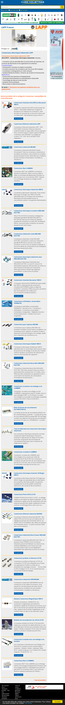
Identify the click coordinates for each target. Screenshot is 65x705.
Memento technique (4, 697)
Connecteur (29, 96)
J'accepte (57, 702)
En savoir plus (18, 118)
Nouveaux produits (4, 689)
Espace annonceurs (18, 696)
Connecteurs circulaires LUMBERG (25, 452)
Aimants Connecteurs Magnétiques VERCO (28, 599)
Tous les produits (40, 680)
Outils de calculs (17, 686)
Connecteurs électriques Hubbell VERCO (27, 344)
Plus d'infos (28, 703)
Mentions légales (17, 692)
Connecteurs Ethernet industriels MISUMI (28, 514)
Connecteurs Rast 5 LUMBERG (24, 661)
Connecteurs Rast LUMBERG (23, 168)
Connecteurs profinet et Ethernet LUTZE (27, 558)
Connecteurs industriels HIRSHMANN (26, 579)
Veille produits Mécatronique (5, 694)
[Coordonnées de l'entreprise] (39, 28)
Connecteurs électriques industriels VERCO (28, 189)
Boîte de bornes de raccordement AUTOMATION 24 (25, 408)
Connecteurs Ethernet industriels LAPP (27, 124)
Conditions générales (18, 689)
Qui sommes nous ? (5, 686)
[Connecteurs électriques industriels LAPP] (7, 108)
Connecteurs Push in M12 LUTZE (24, 494)
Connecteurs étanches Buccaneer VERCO (27, 280)
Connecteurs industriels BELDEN (25, 147)
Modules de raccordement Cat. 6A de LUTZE (29, 620)
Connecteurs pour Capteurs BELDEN (26, 324)
